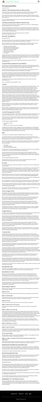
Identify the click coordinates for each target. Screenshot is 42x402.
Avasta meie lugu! (14, 393)
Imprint (26, 393)
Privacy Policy (21, 393)
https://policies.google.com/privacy (31, 175)
